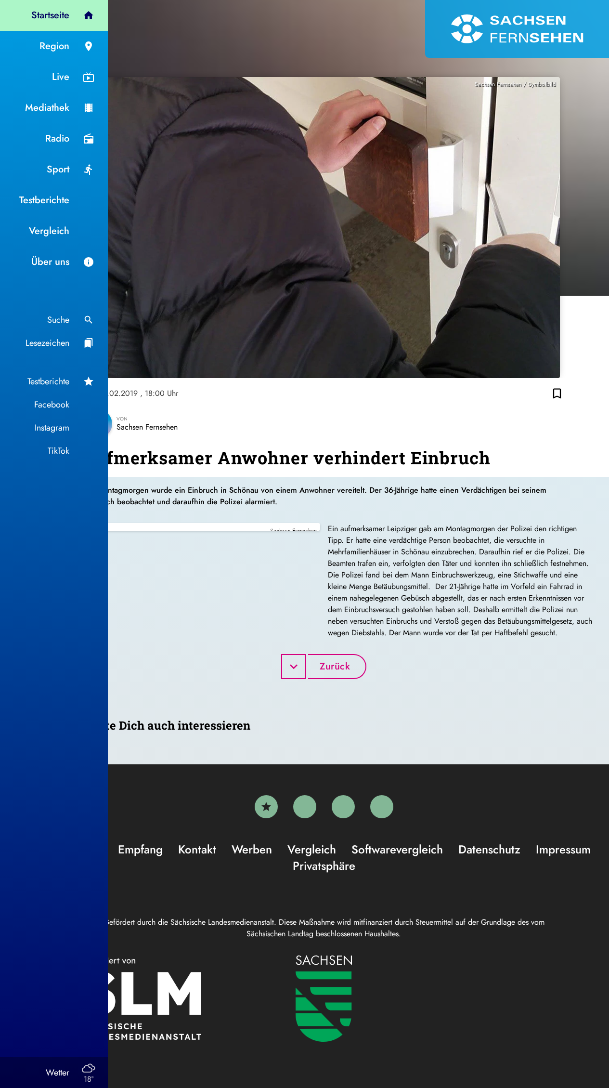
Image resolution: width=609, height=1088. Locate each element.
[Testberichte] (266, 806)
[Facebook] (304, 806)
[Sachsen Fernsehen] (517, 29)
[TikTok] (381, 806)
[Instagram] (343, 806)
